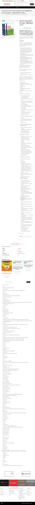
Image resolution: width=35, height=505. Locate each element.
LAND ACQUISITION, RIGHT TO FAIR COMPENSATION (9, 395)
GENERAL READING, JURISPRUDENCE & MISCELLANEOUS (10, 370)
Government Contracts (6, 371)
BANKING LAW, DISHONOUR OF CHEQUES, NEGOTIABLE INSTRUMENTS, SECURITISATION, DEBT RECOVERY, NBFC (17, 302)
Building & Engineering (6, 311)
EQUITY (4, 354)
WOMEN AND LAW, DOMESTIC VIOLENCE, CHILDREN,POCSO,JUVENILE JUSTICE (13, 465)
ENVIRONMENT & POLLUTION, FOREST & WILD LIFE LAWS (10, 353)
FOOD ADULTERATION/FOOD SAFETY (7, 365)
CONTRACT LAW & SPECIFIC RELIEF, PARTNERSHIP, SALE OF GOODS (11, 328)
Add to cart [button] (7, 277)
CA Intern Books (5, 453)
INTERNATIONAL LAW (5, 386)
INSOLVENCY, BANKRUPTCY (6, 382)
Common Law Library (5, 318)
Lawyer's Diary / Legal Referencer (7, 398)
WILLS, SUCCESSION (5, 464)
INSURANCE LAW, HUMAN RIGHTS (7, 383)
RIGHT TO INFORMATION (6, 437)
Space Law (4, 444)
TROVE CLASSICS (5, 461)
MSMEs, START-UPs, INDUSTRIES (7, 414)
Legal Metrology (5, 400)
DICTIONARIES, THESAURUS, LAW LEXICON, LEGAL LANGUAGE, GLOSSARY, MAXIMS (13, 340)
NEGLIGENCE (4, 419)
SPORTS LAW (4, 445)
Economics (4, 344)
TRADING (4, 460)
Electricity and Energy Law (6, 348)
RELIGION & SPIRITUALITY (6, 432)
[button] (17, 21)
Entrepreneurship (5, 352)
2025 (3, 286)
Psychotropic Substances (6, 428)
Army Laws (4, 298)
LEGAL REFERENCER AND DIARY (7, 402)
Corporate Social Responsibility (7, 332)
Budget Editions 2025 (5, 310)
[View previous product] (31, 19)
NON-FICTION (4, 420)
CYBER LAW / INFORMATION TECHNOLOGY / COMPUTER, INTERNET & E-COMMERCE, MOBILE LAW (15, 337)
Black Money (4, 306)
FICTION (4, 363)
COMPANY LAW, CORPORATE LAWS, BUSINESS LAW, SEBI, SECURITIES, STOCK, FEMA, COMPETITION (15, 319)
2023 (3, 360)
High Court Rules (5, 375)
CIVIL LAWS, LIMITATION (6, 314)
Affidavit (4, 291)
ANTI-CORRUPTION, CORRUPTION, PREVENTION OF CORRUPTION (11, 295)
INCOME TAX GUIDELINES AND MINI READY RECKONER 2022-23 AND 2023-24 (28, 266)
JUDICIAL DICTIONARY (5, 390)
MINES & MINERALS (5, 411)
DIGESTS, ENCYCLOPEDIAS (6, 341)
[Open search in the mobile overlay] (24, 4)
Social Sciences (5, 441)
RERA (3, 436)
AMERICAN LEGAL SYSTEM (6, 367)
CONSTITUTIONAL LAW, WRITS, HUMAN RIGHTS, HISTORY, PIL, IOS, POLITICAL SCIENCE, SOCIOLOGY (15, 324)
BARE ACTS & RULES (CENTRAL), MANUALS (8, 303)
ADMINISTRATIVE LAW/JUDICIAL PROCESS (8, 287)
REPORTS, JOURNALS (5, 433)
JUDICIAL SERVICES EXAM (6, 391)
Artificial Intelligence (5, 299)
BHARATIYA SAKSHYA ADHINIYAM (7, 361)
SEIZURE (4, 457)
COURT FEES (4, 333)
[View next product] (32, 19)
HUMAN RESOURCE (5, 378)
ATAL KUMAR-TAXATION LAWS (6, 273)
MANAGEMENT (4, 403)
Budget (4, 307)
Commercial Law (5, 316)
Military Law (4, 410)
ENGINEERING (4, 349)
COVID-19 (4, 423)
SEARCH (4, 456)
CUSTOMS (4, 454)
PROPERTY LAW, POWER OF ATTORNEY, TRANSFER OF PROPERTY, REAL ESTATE (13, 427)
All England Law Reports (6, 294)
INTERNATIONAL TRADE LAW (6, 387)
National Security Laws (6, 418)
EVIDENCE (4, 358)
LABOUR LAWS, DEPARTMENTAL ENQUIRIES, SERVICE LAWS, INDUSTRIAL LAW (12, 394)
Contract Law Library (5, 329)
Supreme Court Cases (6, 449)
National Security (5, 416)
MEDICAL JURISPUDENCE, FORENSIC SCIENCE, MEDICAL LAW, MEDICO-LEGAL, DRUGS (14, 408)
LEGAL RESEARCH (5, 424)
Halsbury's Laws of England (6, 374)
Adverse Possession (5, 289)
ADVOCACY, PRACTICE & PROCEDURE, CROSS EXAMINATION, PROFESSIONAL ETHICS (14, 290)
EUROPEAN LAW (5, 356)
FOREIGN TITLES (5, 366)
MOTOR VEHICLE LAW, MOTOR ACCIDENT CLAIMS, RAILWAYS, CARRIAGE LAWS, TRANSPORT (15, 412)
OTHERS (4, 422)
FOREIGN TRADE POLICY (6, 455)
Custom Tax (4, 336)
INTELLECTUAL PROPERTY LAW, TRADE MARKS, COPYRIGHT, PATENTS (17, 264)
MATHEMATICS (5, 406)
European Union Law (5, 357)
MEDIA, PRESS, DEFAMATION (6, 407)
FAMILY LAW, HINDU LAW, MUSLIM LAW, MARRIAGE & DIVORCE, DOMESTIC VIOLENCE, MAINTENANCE (16, 362)
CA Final (4, 452)
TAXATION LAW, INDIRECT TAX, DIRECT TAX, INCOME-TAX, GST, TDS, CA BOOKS (7, 272)
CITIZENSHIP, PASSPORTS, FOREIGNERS (8, 312)
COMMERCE (4, 315)
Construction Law (5, 325)
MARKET (4, 404)
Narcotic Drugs (5, 415)
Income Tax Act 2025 (5, 379)
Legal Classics (5, 399)
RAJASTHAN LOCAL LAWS (6, 429)
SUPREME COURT (5, 448)
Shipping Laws (5, 440)
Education (4, 345)
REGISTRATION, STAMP (6, 431)
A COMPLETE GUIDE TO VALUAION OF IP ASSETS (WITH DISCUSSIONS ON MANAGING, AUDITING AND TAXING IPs (17, 268)
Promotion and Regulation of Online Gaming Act (9, 425)
